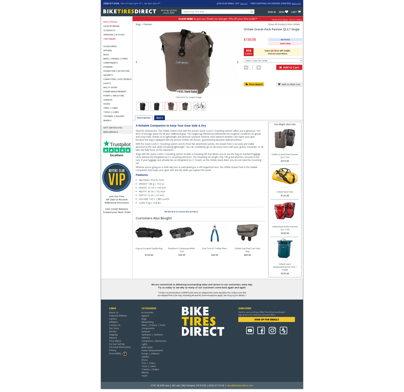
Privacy (112, 350)
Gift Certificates (112, 127)
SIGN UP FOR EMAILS (266, 319)
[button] (237, 62)
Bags (106, 54)
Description (144, 117)
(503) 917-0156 (111, 3)
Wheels (107, 120)
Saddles (107, 99)
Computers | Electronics (117, 79)
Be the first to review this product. (181, 211)
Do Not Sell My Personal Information (120, 346)
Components (110, 62)
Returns (113, 337)
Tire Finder (109, 38)
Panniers (147, 24)
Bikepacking (147, 321)
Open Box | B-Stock (114, 34)
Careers (113, 318)
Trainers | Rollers (113, 116)
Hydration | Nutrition (116, 71)
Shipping (231, 295)
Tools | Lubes (111, 112)
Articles (112, 331)
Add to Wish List (290, 84)
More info (296, 3)
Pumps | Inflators (113, 95)
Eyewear (108, 66)
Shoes (106, 103)
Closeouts (109, 30)
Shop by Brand (111, 26)
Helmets (108, 75)
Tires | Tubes (110, 107)
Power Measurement (115, 91)
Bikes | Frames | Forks (115, 58)
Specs (159, 117)
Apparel (107, 50)
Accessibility (115, 353)
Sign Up (243, 3)
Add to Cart (290, 67)
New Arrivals (110, 132)
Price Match (255, 84)
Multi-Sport (110, 87)
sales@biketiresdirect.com (240, 385)
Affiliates (113, 321)
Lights (107, 83)
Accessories (110, 46)
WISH (281, 11)
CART (294, 11)
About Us (114, 312)
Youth (144, 375)
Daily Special (110, 21)
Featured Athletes (118, 315)
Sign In (272, 11)
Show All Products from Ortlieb (284, 24)
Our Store (114, 328)
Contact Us (114, 325)
